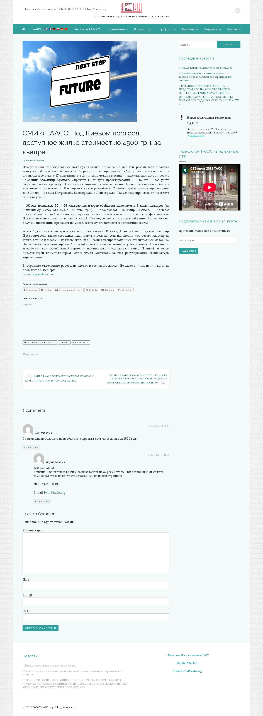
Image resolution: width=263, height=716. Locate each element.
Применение (116, 29)
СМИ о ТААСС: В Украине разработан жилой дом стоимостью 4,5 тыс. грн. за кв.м (59, 378)
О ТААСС (64, 342)
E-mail (27, 595)
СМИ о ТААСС (80, 342)
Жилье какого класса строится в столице (207, 67)
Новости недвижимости (40, 342)
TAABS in (37, 29)
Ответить (31, 447)
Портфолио (165, 29)
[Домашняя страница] (23, 29)
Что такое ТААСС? (87, 29)
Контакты (234, 29)
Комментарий (33, 530)
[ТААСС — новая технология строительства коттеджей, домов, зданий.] (131, 7)
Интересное (212, 29)
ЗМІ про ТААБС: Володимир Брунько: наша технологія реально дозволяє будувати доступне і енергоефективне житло (137, 379)
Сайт (26, 611)
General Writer (35, 160)
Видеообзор (142, 29)
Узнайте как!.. (196, 136)
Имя (26, 579)
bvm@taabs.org (54, 492)
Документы (190, 29)
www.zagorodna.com (38, 274)
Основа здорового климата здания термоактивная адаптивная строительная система (205, 76)
